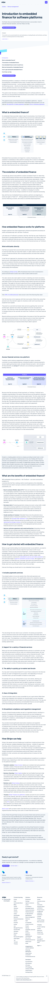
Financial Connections (18, 919)
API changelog (29, 967)
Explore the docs (29, 881)
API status (28, 965)
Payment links (17, 929)
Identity (15, 920)
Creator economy (29, 924)
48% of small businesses (12, 294)
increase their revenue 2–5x (19, 518)
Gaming (27, 927)
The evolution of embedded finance (10, 62)
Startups (27, 901)
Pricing (15, 899)
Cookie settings (40, 920)
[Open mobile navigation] (46, 2)
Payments (16, 931)
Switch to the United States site (23, 979)
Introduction (5, 57)
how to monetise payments (37, 104)
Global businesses (30, 911)
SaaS (27, 920)
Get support (40, 939)
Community (39, 904)
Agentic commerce (30, 903)
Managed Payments (18, 927)
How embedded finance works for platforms (12, 65)
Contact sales (14, 865)
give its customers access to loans (24, 558)
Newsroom (39, 930)
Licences (39, 916)
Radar (15, 935)
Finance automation (30, 910)
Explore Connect (6, 882)
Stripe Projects (29, 970)
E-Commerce (28, 906)
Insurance (28, 933)
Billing (15, 904)
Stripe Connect (18, 765)
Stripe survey (13, 271)
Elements (16, 917)
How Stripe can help (6, 72)
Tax (14, 940)
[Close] (46, 976)
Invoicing (16, 922)
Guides (4, 6)
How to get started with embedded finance (12, 69)
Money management (13, 6)
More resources (40, 921)
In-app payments (29, 913)
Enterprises (28, 899)
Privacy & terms (40, 909)
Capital (15, 906)
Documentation (29, 961)
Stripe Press (40, 932)
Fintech (27, 926)
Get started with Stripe (8, 27)
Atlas (15, 901)
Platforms (28, 919)
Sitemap (39, 918)
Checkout (16, 908)
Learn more (4, 39)
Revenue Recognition (18, 936)
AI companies (28, 922)
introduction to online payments (15, 104)
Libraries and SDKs (30, 968)
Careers (39, 928)
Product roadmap (41, 926)
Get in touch (5, 808)
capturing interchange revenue (12, 522)
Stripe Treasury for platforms (17, 794)
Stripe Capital (18, 773)
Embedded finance (30, 908)
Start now (5, 865)
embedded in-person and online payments (31, 557)
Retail (27, 943)
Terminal (16, 942)
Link (15, 926)
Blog (38, 903)
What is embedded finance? (8, 60)
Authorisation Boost (18, 903)
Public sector (28, 941)
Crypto (15, 913)
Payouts (15, 933)
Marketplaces (29, 915)
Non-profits (28, 938)
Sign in (38, 945)
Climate (15, 910)
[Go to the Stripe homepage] (3, 897)
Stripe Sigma (16, 938)
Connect (16, 911)
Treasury (16, 943)
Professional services (30, 939)
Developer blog (29, 972)
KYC (8, 802)
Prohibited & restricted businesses (40, 913)
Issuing (15, 924)
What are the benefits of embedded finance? (12, 67)
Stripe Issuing (15, 783)
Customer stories (41, 901)
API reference (29, 963)
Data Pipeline (17, 915)
